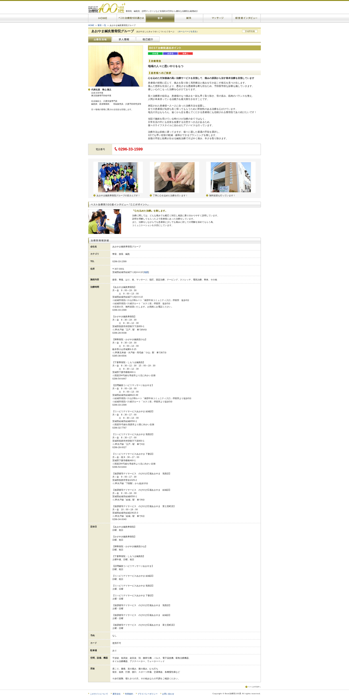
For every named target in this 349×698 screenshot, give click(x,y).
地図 (146, 272)
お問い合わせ (168, 694)
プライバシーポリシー (148, 694)
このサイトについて (99, 694)
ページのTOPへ (254, 687)
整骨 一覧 (102, 25)
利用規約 (129, 694)
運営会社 (117, 694)
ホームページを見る (188, 31)
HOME (91, 25)
